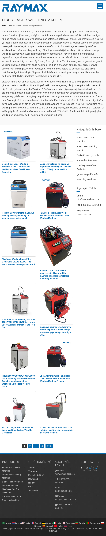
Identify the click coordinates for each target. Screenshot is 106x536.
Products (12, 26)
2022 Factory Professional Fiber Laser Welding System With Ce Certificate (17, 430)
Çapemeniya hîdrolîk (87, 174)
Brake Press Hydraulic (88, 155)
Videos (31, 467)
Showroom (33, 490)
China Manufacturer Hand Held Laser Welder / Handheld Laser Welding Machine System (55, 378)
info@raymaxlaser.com (88, 199)
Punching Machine (86, 179)
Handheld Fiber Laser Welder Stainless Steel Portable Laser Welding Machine (54, 215)
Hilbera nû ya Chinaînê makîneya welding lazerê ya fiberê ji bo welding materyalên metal (18, 215)
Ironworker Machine (87, 160)
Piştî (49, 446)
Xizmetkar (32, 471)
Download (33, 479)
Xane (4, 26)
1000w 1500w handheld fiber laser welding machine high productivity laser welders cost (56, 430)
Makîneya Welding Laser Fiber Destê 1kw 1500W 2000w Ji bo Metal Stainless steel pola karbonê (18, 262)
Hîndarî (31, 483)
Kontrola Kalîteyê (36, 475)
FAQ (30, 486)
